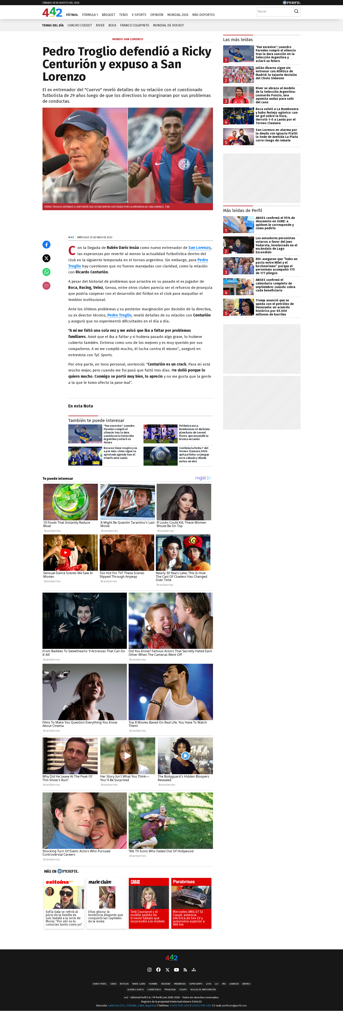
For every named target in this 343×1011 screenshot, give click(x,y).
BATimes (246, 984)
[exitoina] (64, 883)
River (100, 25)
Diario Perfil (100, 984)
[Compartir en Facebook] (46, 245)
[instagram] (149, 970)
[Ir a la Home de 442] (52, 15)
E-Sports (139, 15)
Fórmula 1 (90, 15)
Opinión (156, 15)
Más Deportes (203, 15)
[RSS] (185, 970)
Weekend (166, 984)
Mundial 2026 (177, 15)
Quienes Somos (135, 989)
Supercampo (195, 984)
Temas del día (53, 25)
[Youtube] (176, 970)
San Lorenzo (199, 247)
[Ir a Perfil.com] (292, 3)
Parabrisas (180, 984)
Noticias (124, 984)
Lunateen (234, 984)
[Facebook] (158, 970)
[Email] (46, 286)
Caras (113, 984)
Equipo (183, 989)
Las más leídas (238, 39)
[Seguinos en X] (167, 970)
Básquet (108, 15)
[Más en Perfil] (67, 871)
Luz (217, 984)
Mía (224, 984)
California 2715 (116, 1005)
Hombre (153, 984)
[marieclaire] (107, 883)
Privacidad (170, 989)
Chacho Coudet (79, 25)
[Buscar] (296, 11)
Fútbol (72, 15)
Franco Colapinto (134, 25)
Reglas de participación (203, 989)
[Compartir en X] (46, 258)
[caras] (149, 883)
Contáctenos (154, 989)
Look (208, 984)
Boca (112, 25)
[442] (171, 958)
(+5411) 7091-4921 (179, 1005)
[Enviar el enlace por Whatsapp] (46, 272)
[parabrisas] (191, 883)
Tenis (123, 15)
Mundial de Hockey (168, 25)
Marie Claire (138, 984)
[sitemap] (194, 970)
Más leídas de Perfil (242, 210)
